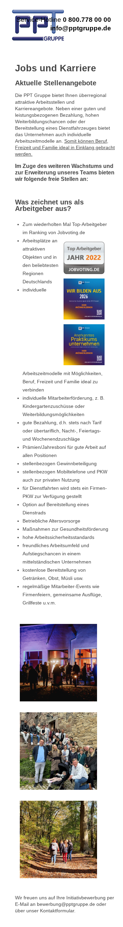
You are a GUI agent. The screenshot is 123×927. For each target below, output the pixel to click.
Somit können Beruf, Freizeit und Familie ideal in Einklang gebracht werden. (65, 148)
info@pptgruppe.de (80, 28)
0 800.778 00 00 (87, 19)
